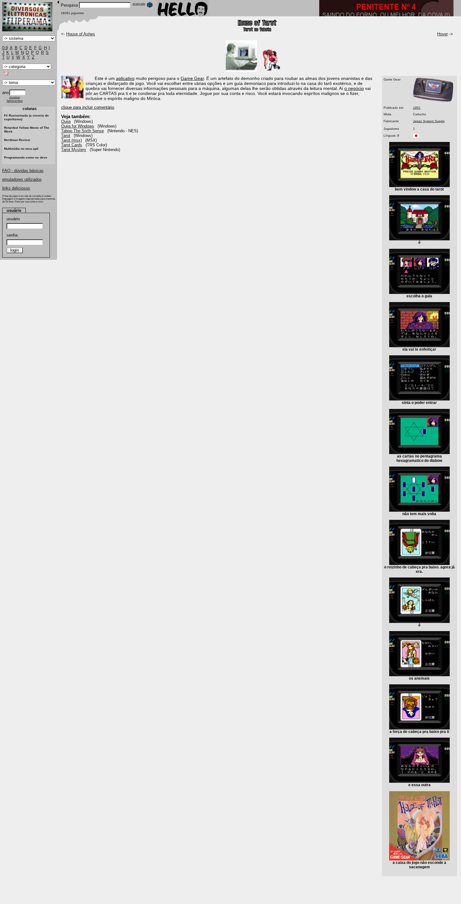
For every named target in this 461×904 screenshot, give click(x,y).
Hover (442, 34)
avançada (139, 3)
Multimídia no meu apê (21, 148)
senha (12, 235)
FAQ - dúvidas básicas (23, 170)
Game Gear (392, 79)
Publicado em (393, 107)
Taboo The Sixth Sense (82, 130)
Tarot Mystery (73, 149)
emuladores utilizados (22, 179)
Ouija (66, 121)
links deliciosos (16, 188)
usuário (13, 219)
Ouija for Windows (77, 126)
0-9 (5, 47)
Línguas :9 (391, 135)
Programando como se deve (25, 157)
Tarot (65, 135)
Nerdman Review (17, 140)
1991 (417, 107)
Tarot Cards (71, 145)
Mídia (387, 114)
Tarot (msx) (71, 140)
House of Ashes (80, 34)
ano (5, 92)
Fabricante (391, 121)
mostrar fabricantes (15, 99)
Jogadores (391, 128)
